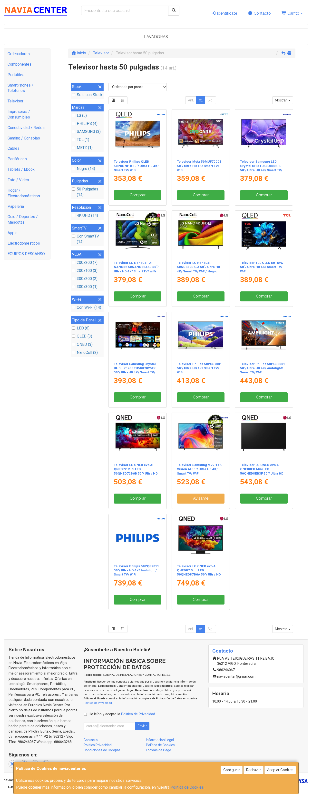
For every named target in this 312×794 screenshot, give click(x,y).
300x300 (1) (87, 286)
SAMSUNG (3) (89, 131)
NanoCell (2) (87, 352)
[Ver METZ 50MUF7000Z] (200, 133)
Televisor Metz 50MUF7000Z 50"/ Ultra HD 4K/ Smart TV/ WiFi (199, 166)
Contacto (262, 13)
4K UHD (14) (87, 215)
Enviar (142, 726)
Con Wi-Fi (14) (89, 307)
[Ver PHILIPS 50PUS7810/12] (138, 133)
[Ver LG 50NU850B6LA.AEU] (200, 234)
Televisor (15, 101)
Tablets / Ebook (21, 169)
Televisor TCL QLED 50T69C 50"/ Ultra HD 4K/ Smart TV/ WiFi (261, 267)
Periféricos (17, 159)
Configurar (231, 770)
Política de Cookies (187, 787)
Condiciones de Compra (102, 750)
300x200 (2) (87, 278)
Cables (14, 148)
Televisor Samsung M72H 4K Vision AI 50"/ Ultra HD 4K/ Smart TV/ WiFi (199, 469)
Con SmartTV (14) (88, 239)
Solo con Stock (89, 94)
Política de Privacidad (98, 703)
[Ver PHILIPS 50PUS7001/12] (200, 335)
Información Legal (160, 740)
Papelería (16, 206)
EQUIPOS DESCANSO (26, 253)
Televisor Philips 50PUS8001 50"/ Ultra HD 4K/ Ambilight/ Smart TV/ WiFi (262, 368)
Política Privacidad (98, 745)
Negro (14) (86, 168)
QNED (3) (85, 344)
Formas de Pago (158, 750)
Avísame (200, 498)
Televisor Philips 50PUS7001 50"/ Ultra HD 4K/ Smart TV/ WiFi (199, 368)
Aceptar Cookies (280, 770)
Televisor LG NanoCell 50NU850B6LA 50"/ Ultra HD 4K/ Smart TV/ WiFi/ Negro (198, 267)
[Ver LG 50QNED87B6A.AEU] (200, 538)
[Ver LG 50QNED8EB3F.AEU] (264, 436)
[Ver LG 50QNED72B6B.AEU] (138, 436)
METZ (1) (85, 147)
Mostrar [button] (281, 100)
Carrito (293, 13)
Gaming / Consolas (24, 138)
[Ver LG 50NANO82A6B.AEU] (138, 234)
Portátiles (16, 74)
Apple (13, 232)
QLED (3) (84, 336)
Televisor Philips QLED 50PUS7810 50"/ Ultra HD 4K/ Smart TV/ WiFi (136, 166)
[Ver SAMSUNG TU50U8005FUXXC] (264, 133)
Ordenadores (19, 53)
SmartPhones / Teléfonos (20, 88)
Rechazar (253, 770)
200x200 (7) (87, 262)
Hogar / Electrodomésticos (24, 193)
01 (201, 100)
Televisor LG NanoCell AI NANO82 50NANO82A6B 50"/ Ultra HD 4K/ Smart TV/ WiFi (136, 267)
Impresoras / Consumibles (19, 114)
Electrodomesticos (24, 243)
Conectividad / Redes (26, 127)
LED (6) (83, 328)
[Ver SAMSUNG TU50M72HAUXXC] (200, 436)
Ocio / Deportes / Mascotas (23, 219)
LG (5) (82, 115)
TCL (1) (83, 139)
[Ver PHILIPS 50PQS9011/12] (138, 538)
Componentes (19, 64)
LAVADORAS (156, 36)
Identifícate (226, 13)
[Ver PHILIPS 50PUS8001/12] (264, 335)
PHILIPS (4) (87, 123)
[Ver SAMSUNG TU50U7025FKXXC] (138, 335)
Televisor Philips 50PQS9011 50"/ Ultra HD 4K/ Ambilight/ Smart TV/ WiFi (136, 570)
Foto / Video (18, 180)
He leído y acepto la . (122, 714)
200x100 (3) (87, 270)
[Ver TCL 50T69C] (264, 234)
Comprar (138, 195)
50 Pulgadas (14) (87, 192)
